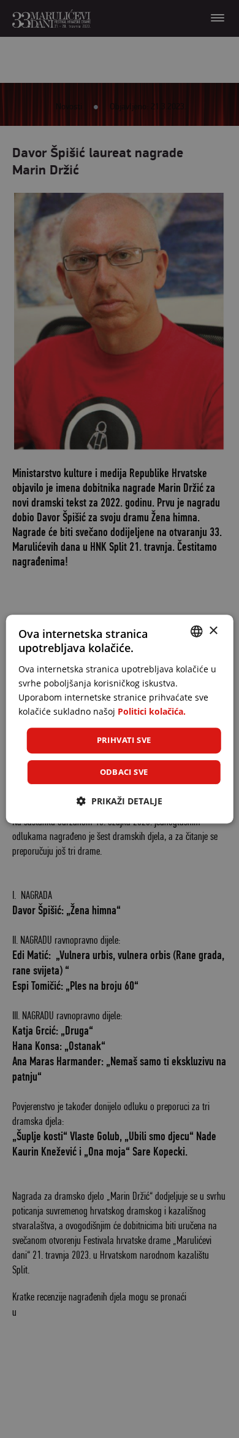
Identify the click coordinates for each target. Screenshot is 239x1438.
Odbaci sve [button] (124, 771)
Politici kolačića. (152, 711)
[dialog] (119, 719)
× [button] (213, 630)
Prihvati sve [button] (124, 739)
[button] (119, 801)
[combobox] (196, 631)
